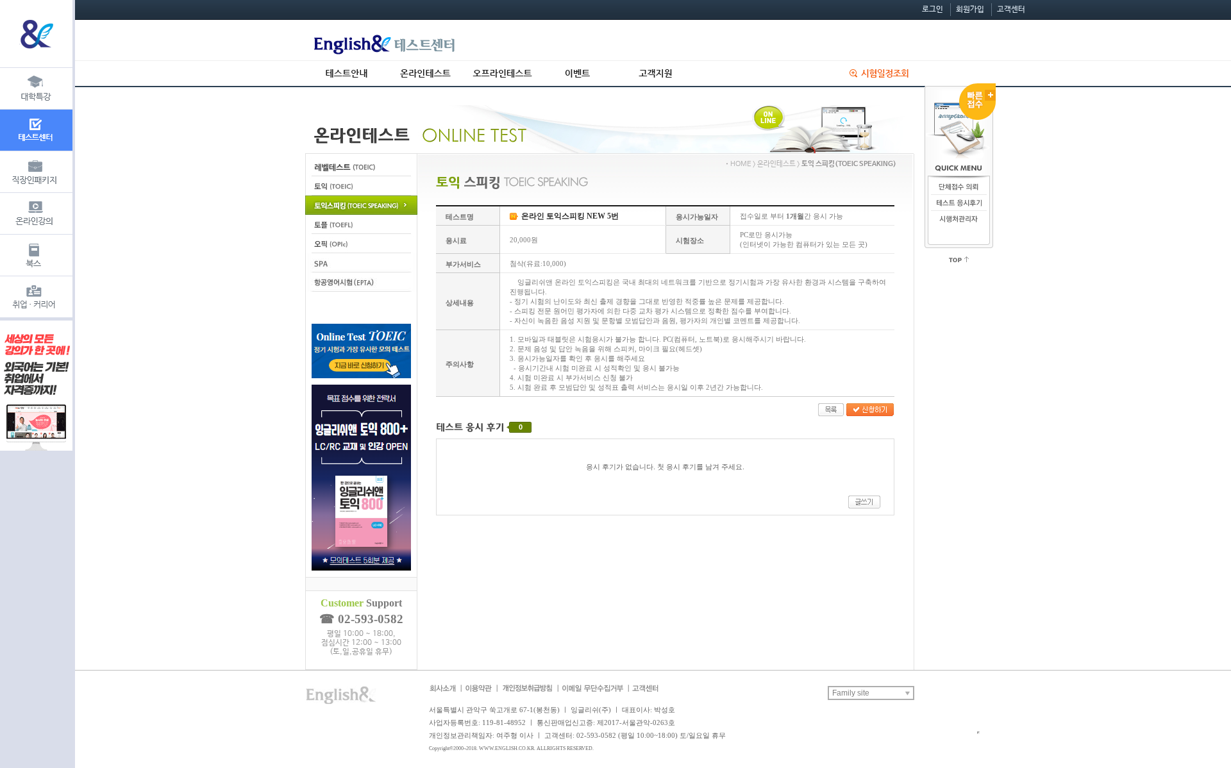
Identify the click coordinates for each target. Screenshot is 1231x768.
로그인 (932, 9)
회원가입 (970, 9)
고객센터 (1011, 9)
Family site (850, 693)
